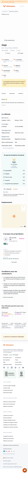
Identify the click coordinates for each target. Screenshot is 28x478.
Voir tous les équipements (8, 148)
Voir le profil (14, 262)
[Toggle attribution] (25, 226)
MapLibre (22, 226)
